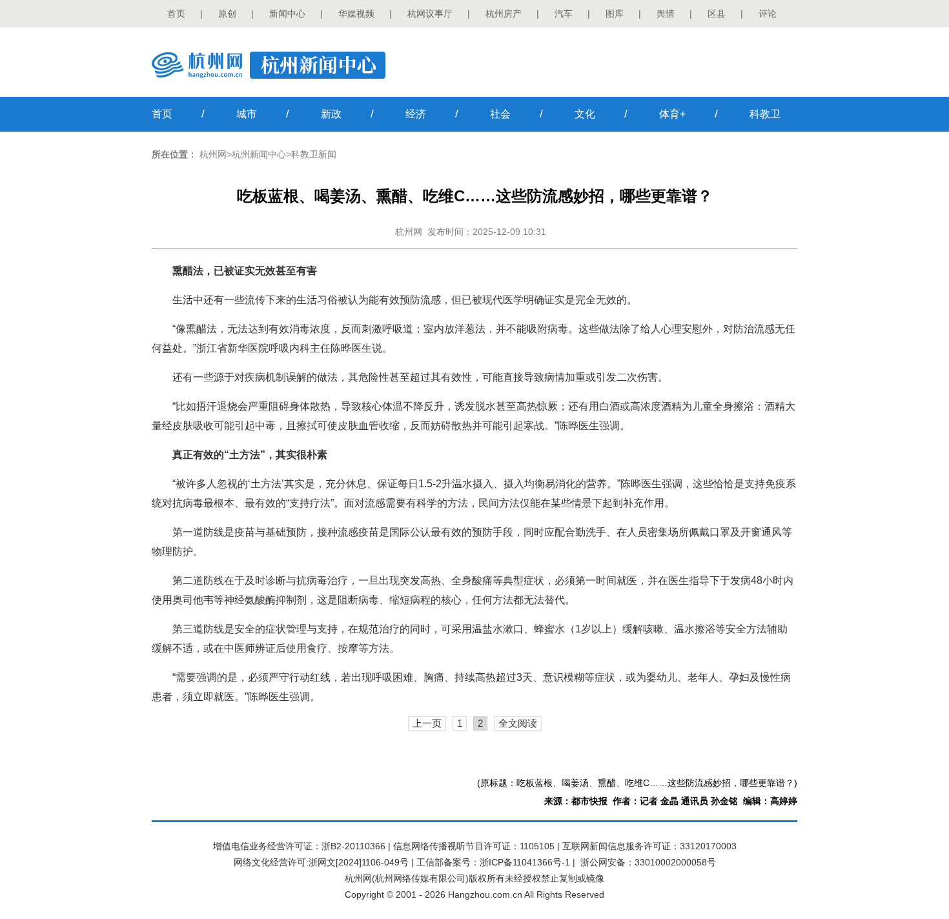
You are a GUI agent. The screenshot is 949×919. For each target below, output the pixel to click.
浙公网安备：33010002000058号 (648, 862)
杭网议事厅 (430, 13)
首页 (176, 13)
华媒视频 (356, 13)
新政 (331, 113)
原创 (227, 13)
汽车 (564, 13)
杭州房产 (503, 13)
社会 (500, 113)
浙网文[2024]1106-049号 (359, 862)
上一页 (427, 723)
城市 (246, 113)
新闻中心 (287, 13)
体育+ (672, 113)
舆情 (666, 13)
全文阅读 (517, 723)
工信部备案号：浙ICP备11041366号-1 (493, 862)
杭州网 (213, 154)
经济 (415, 113)
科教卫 (765, 113)
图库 (615, 13)
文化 (585, 113)
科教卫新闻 (313, 154)
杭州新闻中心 (259, 154)
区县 (717, 13)
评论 (768, 13)
